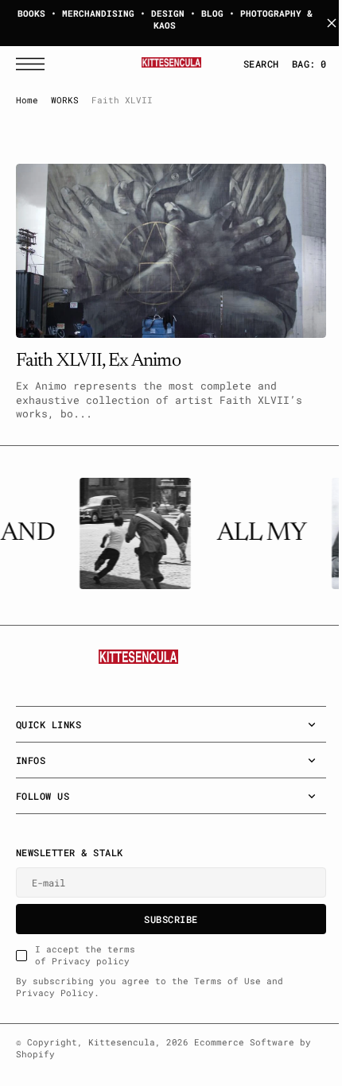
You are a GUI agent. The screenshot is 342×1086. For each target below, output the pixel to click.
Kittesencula (121, 1042)
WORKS (65, 100)
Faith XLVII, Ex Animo (98, 354)
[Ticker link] (132, 533)
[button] (34, 64)
